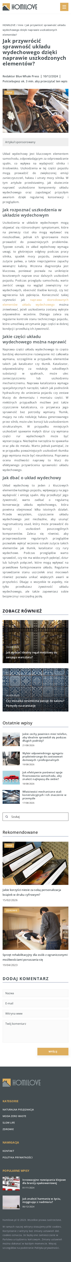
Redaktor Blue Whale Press (21, 76)
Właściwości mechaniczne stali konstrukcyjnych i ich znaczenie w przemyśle (44, 795)
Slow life (9, 1122)
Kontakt (8, 1150)
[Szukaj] (7, 817)
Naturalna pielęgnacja (18, 1109)
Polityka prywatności (18, 1157)
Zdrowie (8, 1129)
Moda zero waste (14, 1116)
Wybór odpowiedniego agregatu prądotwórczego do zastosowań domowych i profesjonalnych (42, 757)
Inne (9, 92)
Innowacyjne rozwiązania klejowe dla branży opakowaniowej (44, 1181)
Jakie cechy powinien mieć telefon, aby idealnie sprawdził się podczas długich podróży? (44, 737)
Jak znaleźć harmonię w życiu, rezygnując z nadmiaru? (41, 1200)
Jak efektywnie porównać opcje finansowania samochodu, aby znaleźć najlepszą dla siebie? (42, 776)
